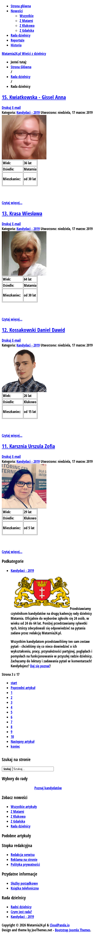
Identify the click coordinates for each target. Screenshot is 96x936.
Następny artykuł (22, 741)
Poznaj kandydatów (48, 788)
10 (12, 736)
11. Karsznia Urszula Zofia (28, 446)
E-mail (16, 107)
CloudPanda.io (60, 925)
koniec (15, 746)
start (14, 682)
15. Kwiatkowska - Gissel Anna (34, 97)
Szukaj (7, 769)
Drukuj (7, 107)
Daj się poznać (40, 665)
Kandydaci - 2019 (28, 112)
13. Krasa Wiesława (22, 213)
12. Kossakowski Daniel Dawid (33, 329)
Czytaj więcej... (12, 202)
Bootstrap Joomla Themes (72, 930)
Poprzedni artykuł (23, 687)
